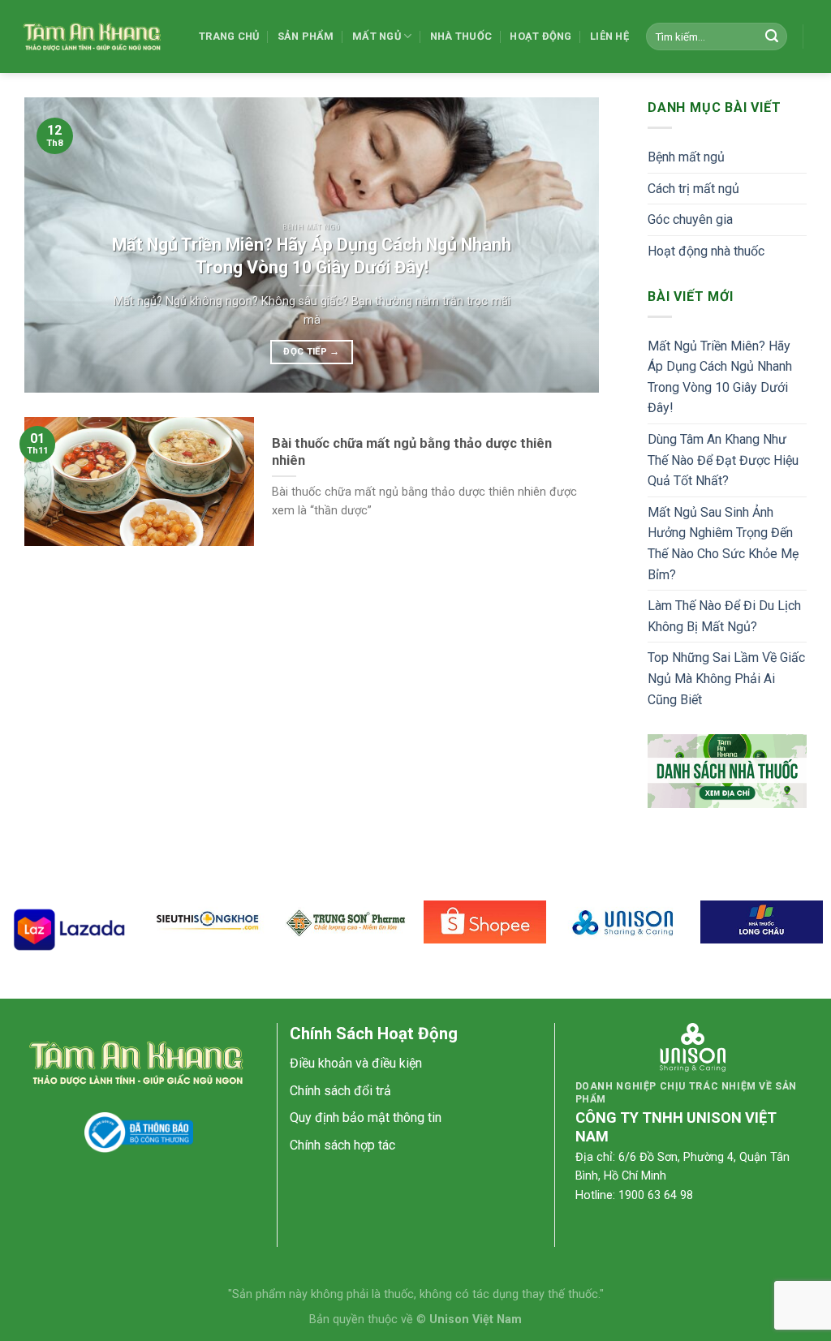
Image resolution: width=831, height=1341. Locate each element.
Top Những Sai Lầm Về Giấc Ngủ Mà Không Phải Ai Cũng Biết (726, 678)
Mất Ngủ (376, 36)
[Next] (567, 245)
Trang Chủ (229, 36)
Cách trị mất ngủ (693, 188)
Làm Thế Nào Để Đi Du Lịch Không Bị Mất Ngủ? (724, 616)
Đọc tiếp (311, 351)
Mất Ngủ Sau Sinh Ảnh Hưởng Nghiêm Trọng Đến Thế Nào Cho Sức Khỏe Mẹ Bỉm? (723, 543)
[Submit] (772, 36)
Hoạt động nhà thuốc (706, 251)
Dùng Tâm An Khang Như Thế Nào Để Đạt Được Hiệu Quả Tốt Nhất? (723, 460)
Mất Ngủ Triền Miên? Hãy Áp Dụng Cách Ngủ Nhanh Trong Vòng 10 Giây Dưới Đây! (720, 377)
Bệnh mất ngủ (686, 157)
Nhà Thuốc (461, 36)
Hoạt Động (540, 36)
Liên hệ (609, 36)
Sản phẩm (306, 36)
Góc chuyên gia (690, 219)
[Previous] (56, 245)
